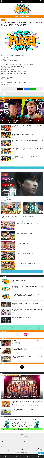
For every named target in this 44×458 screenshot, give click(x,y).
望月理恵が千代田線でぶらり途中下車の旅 (21, 317)
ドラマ (2, 436)
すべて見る (21, 164)
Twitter (22, 367)
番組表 (36, 450)
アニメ (24, 441)
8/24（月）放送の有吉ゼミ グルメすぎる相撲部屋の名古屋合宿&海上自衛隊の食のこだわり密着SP (27, 310)
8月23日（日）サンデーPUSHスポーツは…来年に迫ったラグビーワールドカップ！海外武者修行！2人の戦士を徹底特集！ (27, 279)
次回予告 (3, 19)
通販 (1, 446)
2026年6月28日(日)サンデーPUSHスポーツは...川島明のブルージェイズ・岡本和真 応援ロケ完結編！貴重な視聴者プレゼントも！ (27, 295)
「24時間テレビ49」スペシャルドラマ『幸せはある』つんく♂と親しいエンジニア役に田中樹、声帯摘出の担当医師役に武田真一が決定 (27, 302)
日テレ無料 (25, 335)
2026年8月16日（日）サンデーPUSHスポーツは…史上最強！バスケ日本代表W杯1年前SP (27, 287)
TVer (18, 335)
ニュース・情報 (25, 436)
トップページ (7, 450)
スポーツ (2, 441)
